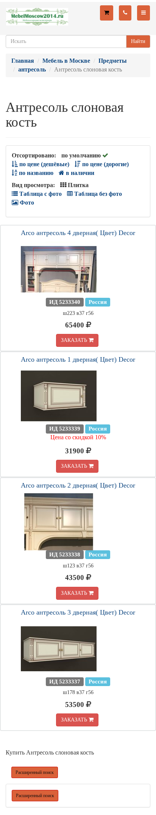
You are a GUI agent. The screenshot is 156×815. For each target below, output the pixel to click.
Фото (26, 202)
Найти (138, 41)
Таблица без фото (97, 194)
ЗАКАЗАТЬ (75, 340)
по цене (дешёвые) (43, 164)
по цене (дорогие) (105, 164)
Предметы (112, 60)
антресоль (32, 69)
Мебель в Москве (66, 60)
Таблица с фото (40, 194)
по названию (35, 173)
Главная (22, 60)
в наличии (79, 173)
